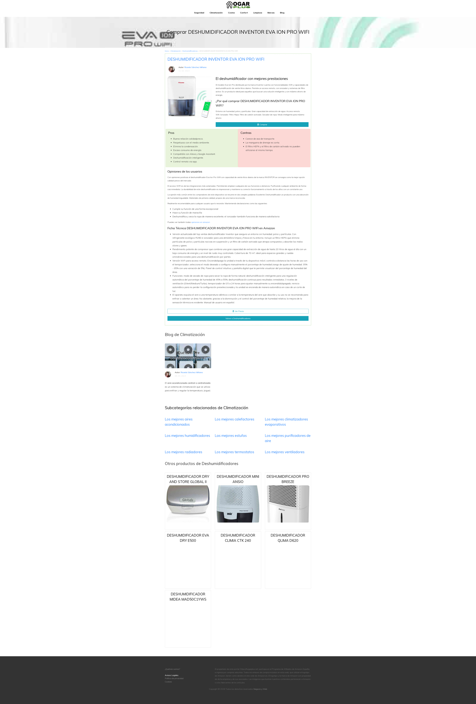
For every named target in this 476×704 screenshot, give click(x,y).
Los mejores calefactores (234, 419)
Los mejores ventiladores (284, 452)
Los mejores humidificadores (187, 435)
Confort (244, 12)
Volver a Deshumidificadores (238, 318)
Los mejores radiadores (183, 452)
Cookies (168, 681)
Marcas (271, 12)
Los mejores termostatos (234, 452)
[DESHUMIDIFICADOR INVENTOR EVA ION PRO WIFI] (189, 97)
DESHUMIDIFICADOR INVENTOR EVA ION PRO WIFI (215, 59)
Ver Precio (239, 311)
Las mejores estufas (231, 435)
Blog (282, 12)
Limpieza (257, 12)
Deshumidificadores (190, 51)
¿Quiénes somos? (172, 669)
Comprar (263, 124)
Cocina (231, 12)
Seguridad (199, 12)
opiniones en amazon (200, 222)
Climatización (216, 12)
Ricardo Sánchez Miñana (195, 67)
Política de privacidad (174, 678)
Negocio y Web (260, 689)
